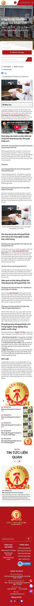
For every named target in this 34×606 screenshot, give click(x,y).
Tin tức (13, 27)
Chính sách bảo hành (24, 553)
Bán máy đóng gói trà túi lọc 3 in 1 (11, 418)
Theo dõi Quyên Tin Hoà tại (10, 76)
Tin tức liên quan (24, 27)
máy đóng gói (13, 364)
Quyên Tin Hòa (20, 332)
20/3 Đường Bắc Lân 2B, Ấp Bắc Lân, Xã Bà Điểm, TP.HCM (17, 577)
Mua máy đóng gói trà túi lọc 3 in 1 (11, 426)
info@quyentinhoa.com (17, 594)
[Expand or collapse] (30, 104)
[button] (14, 461)
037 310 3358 (23, 589)
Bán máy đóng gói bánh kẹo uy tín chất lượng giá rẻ (11, 441)
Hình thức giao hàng (24, 556)
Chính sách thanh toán (24, 550)
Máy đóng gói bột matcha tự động (14, 403)
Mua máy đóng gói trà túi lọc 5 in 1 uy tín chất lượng (11, 434)
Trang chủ (4, 27)
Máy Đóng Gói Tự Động (8, 550)
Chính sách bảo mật (24, 548)
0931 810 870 (11, 589)
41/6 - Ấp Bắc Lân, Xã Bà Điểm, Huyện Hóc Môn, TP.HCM (17, 583)
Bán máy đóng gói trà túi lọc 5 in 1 (11, 410)
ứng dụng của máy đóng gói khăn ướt (13, 115)
